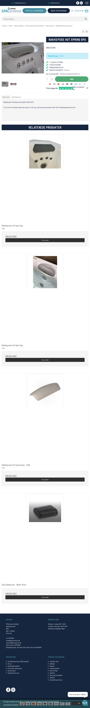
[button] (83, 31)
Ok (79, 703)
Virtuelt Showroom (34, 10)
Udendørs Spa (54, 661)
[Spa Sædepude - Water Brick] (45, 536)
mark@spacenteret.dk (13, 640)
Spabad (52, 666)
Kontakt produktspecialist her (70, 74)
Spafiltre (52, 673)
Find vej (66, 70)
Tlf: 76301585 (10, 638)
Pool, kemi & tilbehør (56, 675)
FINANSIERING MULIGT (20, 3)
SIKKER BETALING (54, 3)
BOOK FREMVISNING (59, 10)
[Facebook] (77, 2)
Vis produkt (45, 240)
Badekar (52, 664)
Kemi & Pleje (54, 671)
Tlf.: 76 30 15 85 (77, 10)
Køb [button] (71, 79)
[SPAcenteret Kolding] (11, 9)
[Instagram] (81, 2)
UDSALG (52, 677)
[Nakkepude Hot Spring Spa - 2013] (45, 417)
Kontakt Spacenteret (56, 680)
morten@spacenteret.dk (13, 643)
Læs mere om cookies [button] (11, 705)
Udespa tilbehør (54, 668)
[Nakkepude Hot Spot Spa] (45, 177)
